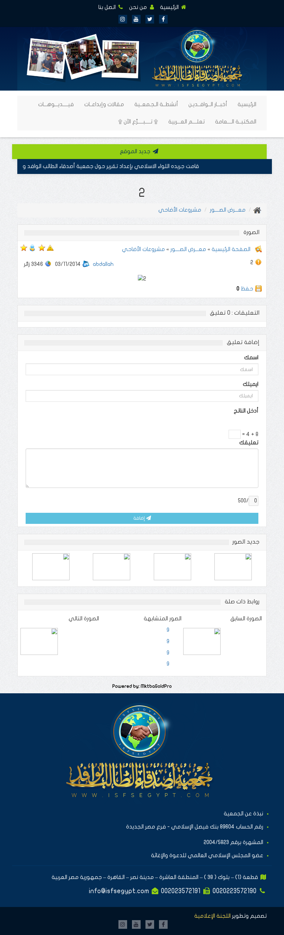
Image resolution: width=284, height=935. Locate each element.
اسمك (251, 357)
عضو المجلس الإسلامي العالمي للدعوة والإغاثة (207, 855)
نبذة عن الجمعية (243, 813)
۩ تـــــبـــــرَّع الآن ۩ (138, 121)
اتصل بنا (107, 7)
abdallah (103, 264)
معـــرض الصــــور (228, 210)
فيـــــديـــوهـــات (56, 104)
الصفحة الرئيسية (230, 249)
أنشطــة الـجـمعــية (156, 104)
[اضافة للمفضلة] (41, 247)
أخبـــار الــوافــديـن (207, 104)
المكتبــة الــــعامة (235, 121)
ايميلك (250, 384)
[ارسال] (32, 247)
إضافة (139, 518)
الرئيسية (170, 7)
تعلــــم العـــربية (186, 121)
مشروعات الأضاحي (179, 210)
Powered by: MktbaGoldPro (142, 686)
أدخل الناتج (246, 411)
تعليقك (248, 442)
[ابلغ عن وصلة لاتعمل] (50, 247)
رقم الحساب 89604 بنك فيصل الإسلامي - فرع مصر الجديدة (194, 827)
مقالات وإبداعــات (104, 104)
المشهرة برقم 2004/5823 (233, 842)
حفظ (247, 288)
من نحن (138, 7)
